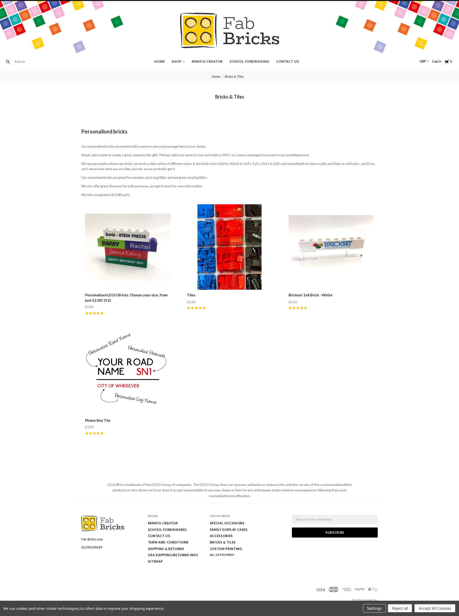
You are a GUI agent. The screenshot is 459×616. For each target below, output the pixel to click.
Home (159, 61)
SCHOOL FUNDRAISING (250, 61)
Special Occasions (227, 523)
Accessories (221, 536)
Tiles (191, 295)
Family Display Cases (229, 530)
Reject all (400, 608)
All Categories (222, 554)
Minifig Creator (207, 61)
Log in (436, 61)
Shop (176, 61)
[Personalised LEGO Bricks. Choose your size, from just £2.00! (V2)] (127, 247)
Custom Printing (226, 549)
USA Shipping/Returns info (173, 555)
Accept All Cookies (435, 608)
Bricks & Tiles (234, 76)
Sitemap (155, 561)
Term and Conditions (168, 542)
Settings (374, 608)
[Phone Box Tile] (127, 372)
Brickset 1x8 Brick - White (311, 295)
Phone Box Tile (97, 420)
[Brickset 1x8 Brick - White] (331, 247)
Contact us (287, 61)
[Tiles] (229, 247)
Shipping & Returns (166, 549)
